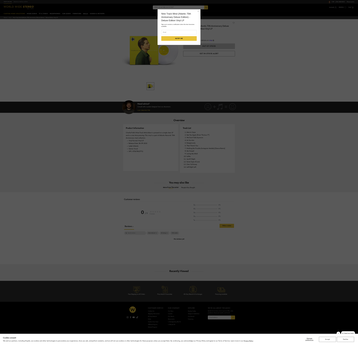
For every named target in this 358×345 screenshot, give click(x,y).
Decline (345, 339)
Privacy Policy (248, 341)
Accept (327, 339)
